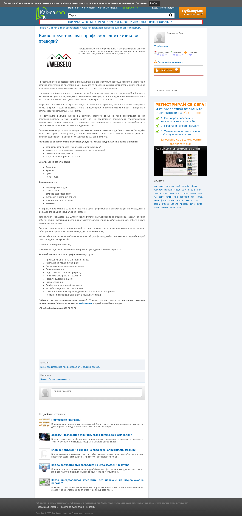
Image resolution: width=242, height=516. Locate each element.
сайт (161, 197)
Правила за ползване (47, 507)
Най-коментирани (108, 7)
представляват (54, 367)
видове (165, 204)
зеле (172, 207)
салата (157, 193)
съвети (188, 200)
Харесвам (165, 70)
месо (156, 200)
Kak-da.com (57, 513)
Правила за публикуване (72, 507)
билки (194, 186)
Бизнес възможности (68, 28)
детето (185, 190)
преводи (96, 367)
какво (43, 367)
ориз (175, 197)
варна (157, 204)
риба (200, 197)
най (178, 186)
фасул (164, 200)
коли (179, 207)
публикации (161, 46)
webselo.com (85, 303)
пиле (156, 207)
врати (180, 200)
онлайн (186, 186)
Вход (154, 7)
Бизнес (52, 28)
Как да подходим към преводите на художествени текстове (90, 464)
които (199, 204)
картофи (184, 197)
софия (185, 193)
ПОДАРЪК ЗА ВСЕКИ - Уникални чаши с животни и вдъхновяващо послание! (120, 22)
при (200, 193)
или (199, 190)
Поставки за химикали (65, 419)
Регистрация (167, 7)
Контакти (90, 507)
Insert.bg (67, 513)
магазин (168, 190)
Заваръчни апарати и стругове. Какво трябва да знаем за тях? (91, 434)
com (196, 200)
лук (155, 197)
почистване (169, 193)
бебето (174, 204)
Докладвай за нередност (170, 62)
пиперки (184, 204)
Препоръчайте (129, 7)
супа (193, 190)
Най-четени (88, 7)
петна (193, 193)
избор (172, 200)
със (178, 193)
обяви (168, 197)
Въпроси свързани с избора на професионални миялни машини (93, 449)
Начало (42, 28)
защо (177, 190)
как (155, 186)
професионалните (72, 367)
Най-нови (73, 7)
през (193, 197)
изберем (158, 190)
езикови (87, 367)
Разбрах (154, 3)
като (192, 204)
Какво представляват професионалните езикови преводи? (111, 28)
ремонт (164, 207)
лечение (170, 186)
